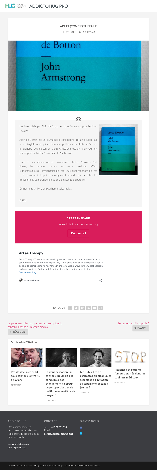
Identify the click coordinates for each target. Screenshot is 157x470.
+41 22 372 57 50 (58, 427)
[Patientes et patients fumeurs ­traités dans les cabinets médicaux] (130, 356)
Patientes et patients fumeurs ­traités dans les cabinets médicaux (130, 373)
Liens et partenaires (17, 448)
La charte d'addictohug (18, 444)
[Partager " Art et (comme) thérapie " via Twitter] (76, 308)
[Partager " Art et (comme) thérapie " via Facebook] (70, 308)
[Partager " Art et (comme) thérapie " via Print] (101, 308)
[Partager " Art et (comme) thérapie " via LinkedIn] (88, 308)
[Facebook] (81, 428)
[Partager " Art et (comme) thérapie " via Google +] (82, 308)
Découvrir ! (78, 233)
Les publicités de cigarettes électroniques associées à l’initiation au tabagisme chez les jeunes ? (95, 380)
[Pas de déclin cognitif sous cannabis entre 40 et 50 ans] (26, 357)
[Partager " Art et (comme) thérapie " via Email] (95, 308)
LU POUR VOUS (87, 32)
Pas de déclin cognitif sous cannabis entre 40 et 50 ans (25, 376)
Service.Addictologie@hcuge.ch (58, 434)
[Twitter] (81, 433)
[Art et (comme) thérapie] (78, 76)
